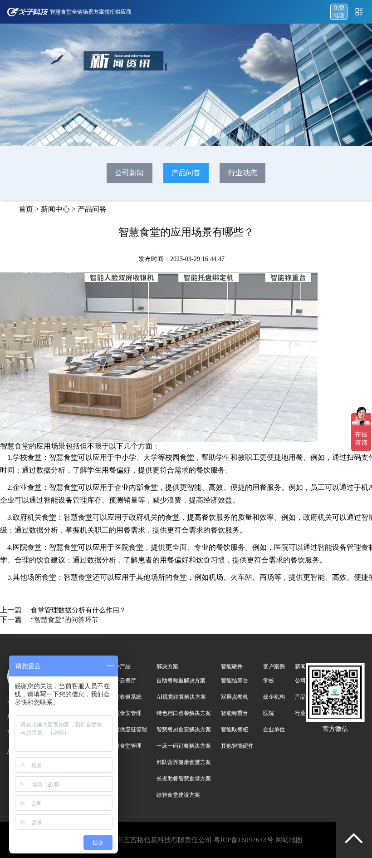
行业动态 (242, 173)
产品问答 (186, 173)
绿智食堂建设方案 (178, 795)
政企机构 (274, 697)
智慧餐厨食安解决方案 (184, 729)
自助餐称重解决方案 (181, 680)
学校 (268, 680)
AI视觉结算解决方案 (181, 697)
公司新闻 (129, 173)
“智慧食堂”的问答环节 (64, 619)
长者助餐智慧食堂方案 (184, 778)
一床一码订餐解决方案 (184, 746)
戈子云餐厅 (122, 680)
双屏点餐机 (234, 697)
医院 (268, 713)
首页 (26, 209)
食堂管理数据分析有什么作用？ (78, 610)
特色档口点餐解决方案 (184, 713)
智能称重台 (234, 713)
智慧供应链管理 (128, 729)
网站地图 (289, 839)
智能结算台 (234, 680)
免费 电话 (338, 12)
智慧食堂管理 (125, 746)
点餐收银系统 (125, 697)
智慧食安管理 (125, 713)
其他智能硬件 (237, 746)
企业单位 (274, 729)
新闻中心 (55, 209)
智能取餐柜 (234, 729)
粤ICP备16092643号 (244, 839)
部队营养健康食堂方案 (184, 762)
